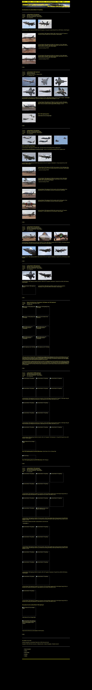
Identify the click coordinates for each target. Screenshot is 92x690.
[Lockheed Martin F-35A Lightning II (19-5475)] (29, 240)
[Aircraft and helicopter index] (41, 1)
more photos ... (25, 523)
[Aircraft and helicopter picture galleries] (29, 1)
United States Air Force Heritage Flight (44, 115)
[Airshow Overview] (35, 1)
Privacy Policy (26, 652)
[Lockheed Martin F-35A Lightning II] (29, 52)
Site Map (25, 654)
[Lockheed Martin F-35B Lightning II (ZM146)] (29, 279)
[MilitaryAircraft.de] (24, 1)
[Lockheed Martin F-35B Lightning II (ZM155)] (29, 218)
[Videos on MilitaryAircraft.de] (59, 1)
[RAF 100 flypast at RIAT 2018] (29, 458)
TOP (23, 67)
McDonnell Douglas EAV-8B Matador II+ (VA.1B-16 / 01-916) (32, 149)
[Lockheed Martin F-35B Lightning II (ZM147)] (29, 294)
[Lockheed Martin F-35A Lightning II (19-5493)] (29, 186)
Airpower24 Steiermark (31, 73)
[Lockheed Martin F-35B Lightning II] (29, 28)
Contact (25, 650)
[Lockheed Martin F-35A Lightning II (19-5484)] (29, 175)
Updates (25, 655)
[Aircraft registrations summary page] (51, 1)
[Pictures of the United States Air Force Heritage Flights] (29, 449)
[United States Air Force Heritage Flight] (29, 122)
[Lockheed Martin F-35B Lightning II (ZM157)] (29, 255)
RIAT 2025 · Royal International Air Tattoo (34, 15)
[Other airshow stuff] (63, 1)
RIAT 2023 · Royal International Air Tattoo (34, 131)
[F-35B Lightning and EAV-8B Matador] (29, 144)
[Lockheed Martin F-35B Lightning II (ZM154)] (29, 161)
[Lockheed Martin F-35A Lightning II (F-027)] (29, 208)
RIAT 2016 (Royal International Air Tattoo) (34, 469)
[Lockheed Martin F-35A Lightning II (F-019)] (29, 197)
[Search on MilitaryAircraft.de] (67, 1)
